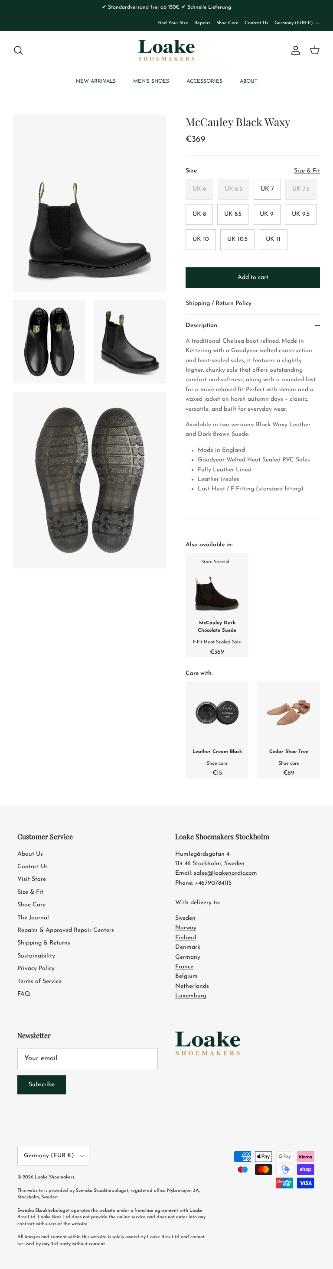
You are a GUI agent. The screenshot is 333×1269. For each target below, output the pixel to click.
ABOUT (249, 81)
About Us (30, 854)
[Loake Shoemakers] (166, 50)
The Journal (33, 918)
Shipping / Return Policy (218, 303)
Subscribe (42, 1084)
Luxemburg (190, 996)
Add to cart (253, 277)
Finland (185, 938)
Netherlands (192, 986)
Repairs (202, 23)
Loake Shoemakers (54, 1177)
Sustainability (36, 956)
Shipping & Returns (43, 943)
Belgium (186, 976)
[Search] (18, 50)
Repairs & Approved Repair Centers (65, 930)
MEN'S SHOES (151, 81)
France (184, 967)
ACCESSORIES (204, 81)
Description (201, 325)
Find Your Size (172, 23)
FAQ (23, 994)
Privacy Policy (36, 968)
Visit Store (31, 879)
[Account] (294, 50)
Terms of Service (39, 981)
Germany (187, 957)
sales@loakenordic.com (225, 873)
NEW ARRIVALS (96, 81)
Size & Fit (30, 892)
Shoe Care (227, 23)
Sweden (185, 918)
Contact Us (256, 23)
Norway (185, 928)
